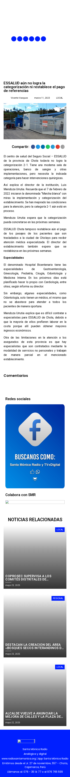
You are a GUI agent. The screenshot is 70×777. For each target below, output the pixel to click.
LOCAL (59, 98)
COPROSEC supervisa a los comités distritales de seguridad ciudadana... (28, 579)
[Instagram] (25, 38)
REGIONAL (58, 598)
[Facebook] (13, 38)
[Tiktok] (43, 38)
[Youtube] (37, 38)
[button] (64, 39)
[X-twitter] (31, 38)
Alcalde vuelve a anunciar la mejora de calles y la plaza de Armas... (33, 716)
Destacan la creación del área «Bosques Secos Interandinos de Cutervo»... (34, 648)
